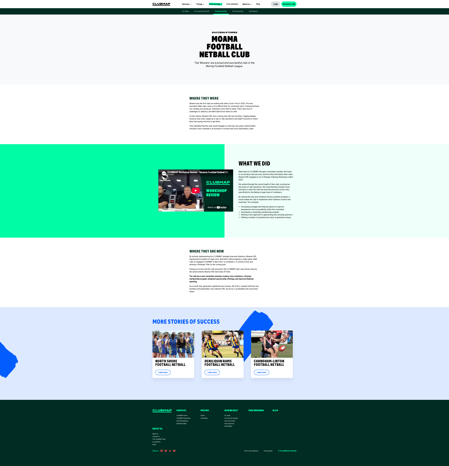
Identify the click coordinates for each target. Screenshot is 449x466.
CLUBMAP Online (181, 415)
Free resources (237, 11)
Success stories (221, 11)
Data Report (253, 11)
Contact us (156, 436)
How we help (214, 4)
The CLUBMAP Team (159, 439)
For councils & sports (202, 11)
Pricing (199, 4)
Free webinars (232, 4)
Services (185, 4)
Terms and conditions (251, 451)
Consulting (204, 418)
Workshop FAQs (181, 423)
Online (203, 415)
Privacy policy (268, 451)
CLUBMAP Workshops (183, 418)
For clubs (185, 11)
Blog (258, 4)
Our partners (156, 442)
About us (246, 4)
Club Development (182, 421)
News (154, 444)
